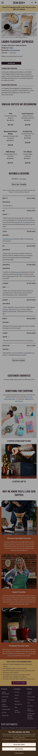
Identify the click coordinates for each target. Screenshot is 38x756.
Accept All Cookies (19, 744)
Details (15, 737)
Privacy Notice (25, 739)
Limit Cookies (19, 749)
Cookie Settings (19, 753)
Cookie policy (21, 737)
